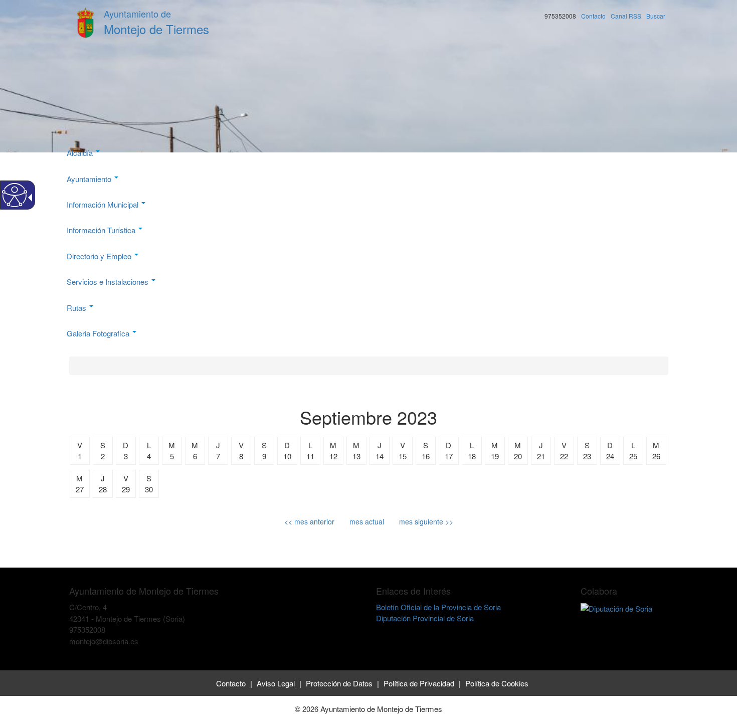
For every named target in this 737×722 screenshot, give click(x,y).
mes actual (366, 521)
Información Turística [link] (102, 230)
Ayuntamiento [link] (90, 178)
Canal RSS (626, 16)
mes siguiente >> (426, 521)
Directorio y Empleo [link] (100, 256)
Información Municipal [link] (103, 204)
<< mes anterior (309, 521)
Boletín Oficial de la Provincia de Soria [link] (438, 607)
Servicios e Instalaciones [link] (108, 281)
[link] (70, 652)
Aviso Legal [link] (276, 683)
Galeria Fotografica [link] (99, 333)
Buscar (655, 16)
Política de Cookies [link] (496, 683)
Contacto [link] (231, 683)
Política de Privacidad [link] (419, 683)
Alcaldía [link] (81, 152)
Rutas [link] (77, 307)
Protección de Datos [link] (339, 683)
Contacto (593, 16)
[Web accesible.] (15, 195)
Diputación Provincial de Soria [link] (425, 618)
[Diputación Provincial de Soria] (616, 607)
